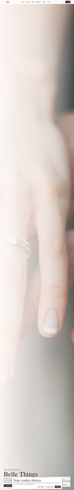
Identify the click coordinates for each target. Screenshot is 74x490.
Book (33, 1)
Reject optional (41, 486)
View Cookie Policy (30, 484)
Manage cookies (49, 486)
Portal (48, 1)
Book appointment (8, 485)
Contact (44, 1)
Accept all (58, 486)
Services (28, 1)
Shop (23, 1)
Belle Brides (38, 1)
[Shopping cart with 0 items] (64, 2)
